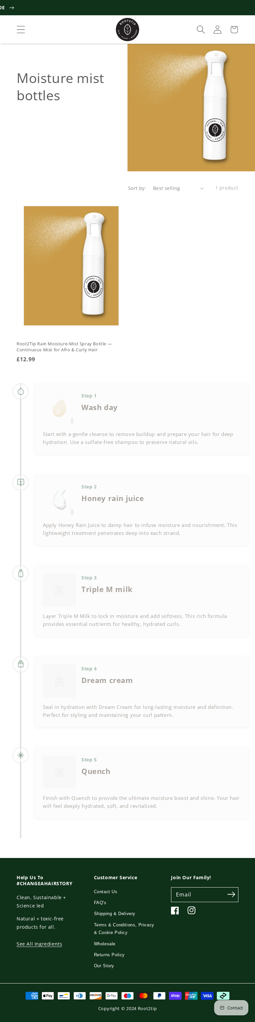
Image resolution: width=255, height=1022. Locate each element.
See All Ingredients (39, 944)
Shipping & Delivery (114, 913)
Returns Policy (109, 954)
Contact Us (106, 891)
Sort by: (137, 188)
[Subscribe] (231, 894)
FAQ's (100, 902)
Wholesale (105, 943)
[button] (21, 29)
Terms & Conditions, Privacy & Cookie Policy (124, 928)
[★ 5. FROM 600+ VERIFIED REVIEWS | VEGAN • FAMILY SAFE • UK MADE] (127, 7)
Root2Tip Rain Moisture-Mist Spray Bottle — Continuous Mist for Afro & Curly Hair (64, 347)
